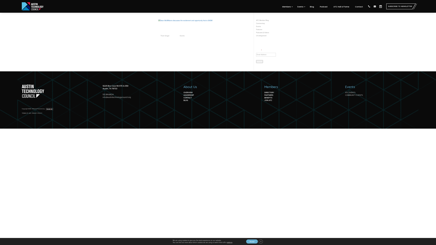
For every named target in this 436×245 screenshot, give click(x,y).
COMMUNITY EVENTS (354, 95)
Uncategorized (261, 35)
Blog (312, 6)
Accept (252, 241)
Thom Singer (165, 36)
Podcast (324, 6)
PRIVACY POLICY (37, 113)
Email (259, 50)
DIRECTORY (269, 92)
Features (259, 29)
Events (300, 6)
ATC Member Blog (262, 20)
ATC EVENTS (350, 92)
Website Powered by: (38, 109)
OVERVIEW (188, 92)
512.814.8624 (108, 94)
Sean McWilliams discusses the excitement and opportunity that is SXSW (194, 28)
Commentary (260, 23)
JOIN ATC (268, 100)
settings (229, 242)
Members (286, 6)
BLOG (185, 100)
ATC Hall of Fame (341, 6)
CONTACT (187, 97)
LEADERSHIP (188, 95)
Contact (359, 6)
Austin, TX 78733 (110, 88)
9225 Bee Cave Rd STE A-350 (115, 86)
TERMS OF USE (26, 113)
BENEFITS (268, 97)
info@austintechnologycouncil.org (117, 97)
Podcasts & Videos (262, 32)
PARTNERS (268, 95)
